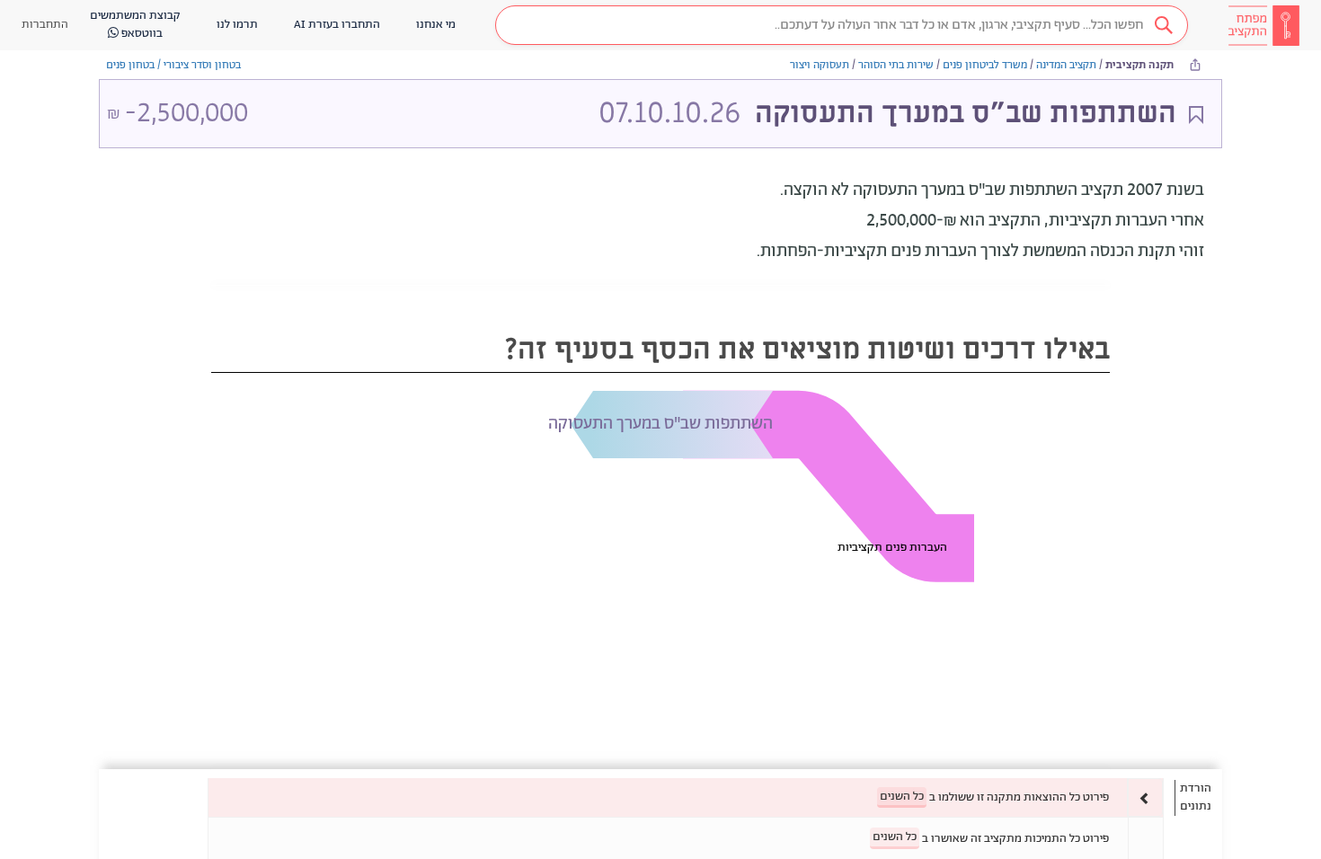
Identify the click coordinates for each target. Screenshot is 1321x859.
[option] (685, 797)
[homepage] (1263, 25)
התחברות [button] (45, 24)
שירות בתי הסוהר (896, 65)
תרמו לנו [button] (237, 24)
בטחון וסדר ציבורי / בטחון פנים (173, 65)
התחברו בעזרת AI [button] (337, 24)
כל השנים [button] (902, 796)
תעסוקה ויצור (819, 65)
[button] (841, 25)
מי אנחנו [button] (436, 24)
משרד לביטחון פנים (985, 65)
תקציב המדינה (1066, 65)
